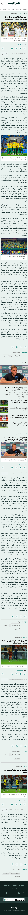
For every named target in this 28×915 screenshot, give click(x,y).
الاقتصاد (4, 8)
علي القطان (20, 43)
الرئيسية (25, 8)
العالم (13, 8)
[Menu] (26, 3)
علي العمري (21, 462)
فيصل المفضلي (20, 669)
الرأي (9, 8)
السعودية (6, 354)
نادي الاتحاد (6, 624)
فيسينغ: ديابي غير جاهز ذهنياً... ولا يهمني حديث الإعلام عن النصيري (15, 437)
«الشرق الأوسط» (20, 799)
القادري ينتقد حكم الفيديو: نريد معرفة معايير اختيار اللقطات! (14, 640)
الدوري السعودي (15, 354)
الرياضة (25, 12)
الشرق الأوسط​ (18, 8)
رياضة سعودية (14, 12)
